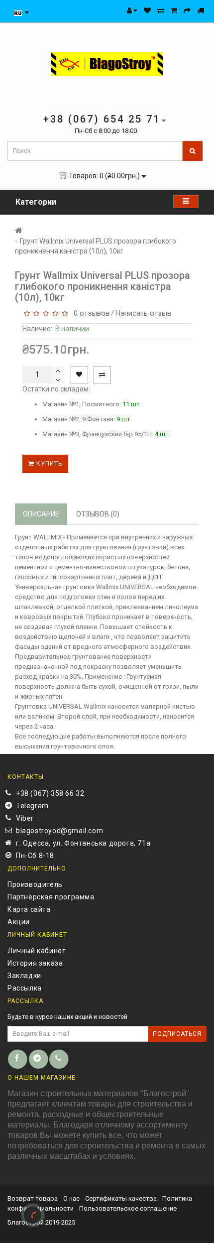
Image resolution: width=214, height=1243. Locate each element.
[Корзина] (174, 10)
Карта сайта (29, 909)
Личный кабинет (36, 951)
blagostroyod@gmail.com (59, 831)
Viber (25, 818)
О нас (71, 1198)
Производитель (35, 884)
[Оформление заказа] (187, 10)
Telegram (32, 806)
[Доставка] (200, 10)
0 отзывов (89, 313)
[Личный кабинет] (132, 10)
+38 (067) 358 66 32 (50, 793)
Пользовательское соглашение (128, 1208)
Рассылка (24, 988)
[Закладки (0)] (147, 10)
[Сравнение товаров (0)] (160, 10)
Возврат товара (32, 1198)
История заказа (35, 963)
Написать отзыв (143, 313)
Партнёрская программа (51, 897)
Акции (18, 922)
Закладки (24, 976)
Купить (48, 463)
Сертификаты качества (121, 1198)
